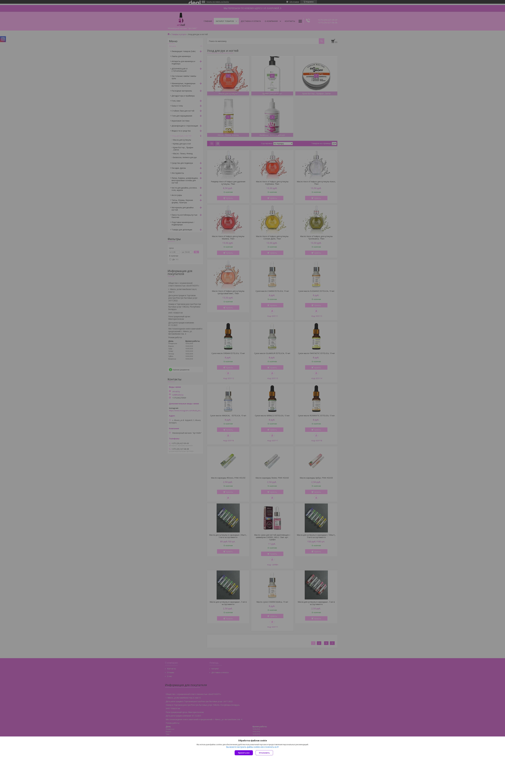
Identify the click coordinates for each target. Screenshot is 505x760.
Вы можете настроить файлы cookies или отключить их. (251, 747)
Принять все (243, 753)
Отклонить (264, 753)
